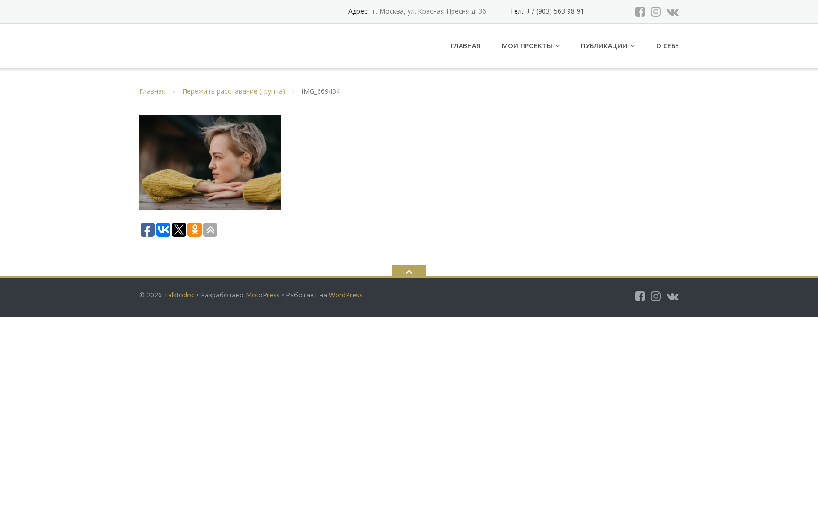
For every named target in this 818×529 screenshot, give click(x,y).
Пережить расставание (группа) (233, 91)
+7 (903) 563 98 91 (554, 11)
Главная (465, 45)
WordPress (346, 294)
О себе (667, 45)
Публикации (604, 45)
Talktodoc (179, 294)
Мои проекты (527, 45)
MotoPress (263, 294)
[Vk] (673, 11)
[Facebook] (640, 11)
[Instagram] (656, 11)
